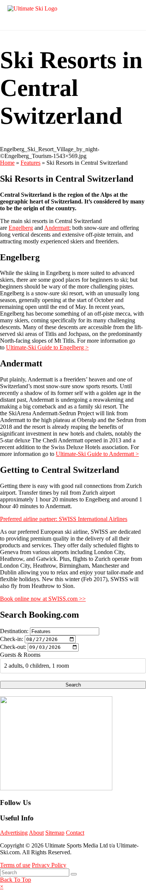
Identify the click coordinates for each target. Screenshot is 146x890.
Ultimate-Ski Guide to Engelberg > (47, 347)
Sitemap (54, 832)
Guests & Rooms (20, 655)
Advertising (14, 832)
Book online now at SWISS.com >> (43, 598)
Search (73, 685)
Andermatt (56, 228)
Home (7, 162)
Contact (75, 832)
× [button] (1, 886)
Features (30, 162)
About (36, 832)
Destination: (14, 631)
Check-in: (11, 639)
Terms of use (15, 865)
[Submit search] (74, 874)
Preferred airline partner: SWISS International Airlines (63, 519)
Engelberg (21, 228)
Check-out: (13, 647)
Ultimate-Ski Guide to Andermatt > (97, 454)
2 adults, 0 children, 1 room (36, 665)
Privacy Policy (49, 865)
